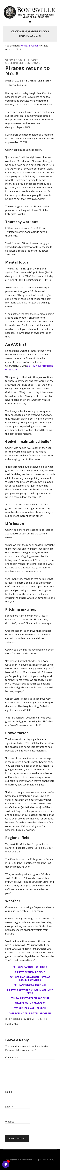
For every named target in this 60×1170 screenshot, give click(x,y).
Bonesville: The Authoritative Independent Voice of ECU (30, 12)
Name (9, 1091)
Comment (11, 1057)
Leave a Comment (18, 85)
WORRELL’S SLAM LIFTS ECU (30, 1008)
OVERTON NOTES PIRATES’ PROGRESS (30, 1013)
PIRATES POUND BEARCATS (30, 1003)
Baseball (29, 1019)
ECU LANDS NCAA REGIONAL (30, 985)
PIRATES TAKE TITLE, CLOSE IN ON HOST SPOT (30, 992)
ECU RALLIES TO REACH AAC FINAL (30, 998)
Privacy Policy (48, 1159)
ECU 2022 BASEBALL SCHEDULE (30, 967)
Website (9, 1121)
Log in (38, 1159)
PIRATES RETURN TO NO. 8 (30, 972)
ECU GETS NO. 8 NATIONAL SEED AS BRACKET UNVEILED (30, 979)
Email (9, 1106)
